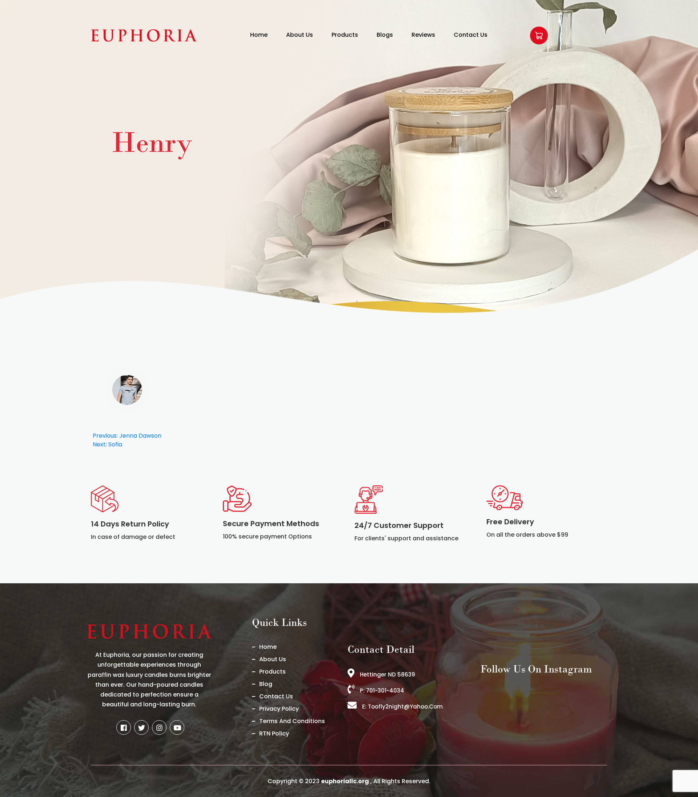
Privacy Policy (279, 709)
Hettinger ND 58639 (387, 674)
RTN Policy (274, 733)
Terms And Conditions (292, 721)
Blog (265, 684)
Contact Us (471, 35)
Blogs (385, 35)
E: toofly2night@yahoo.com (402, 706)
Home (259, 35)
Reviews (423, 35)
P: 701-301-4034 (382, 690)
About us (272, 659)
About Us (299, 35)
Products (345, 35)
